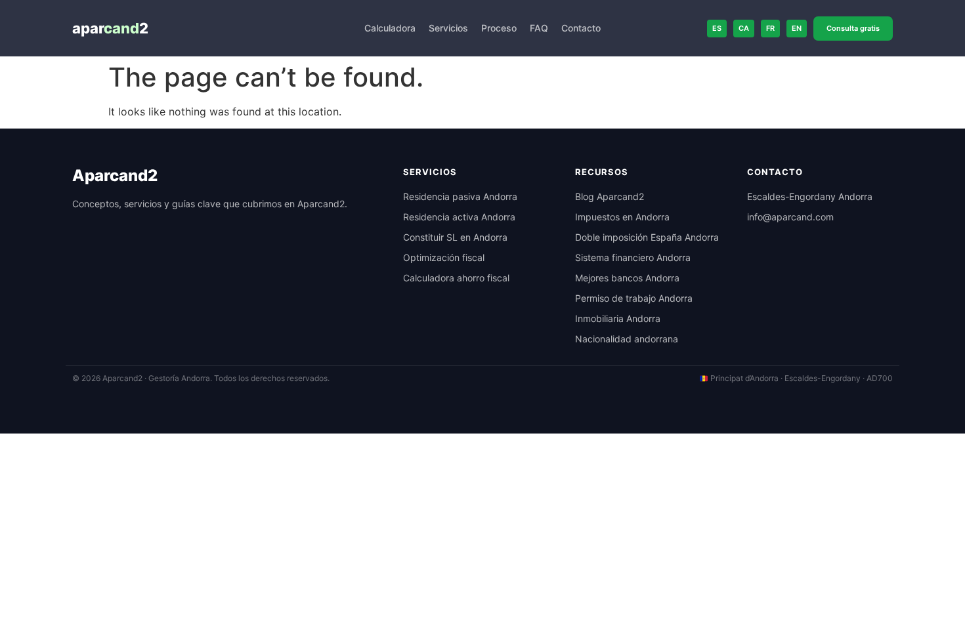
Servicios (448, 27)
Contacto (581, 27)
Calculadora (390, 27)
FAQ (539, 27)
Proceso (499, 27)
